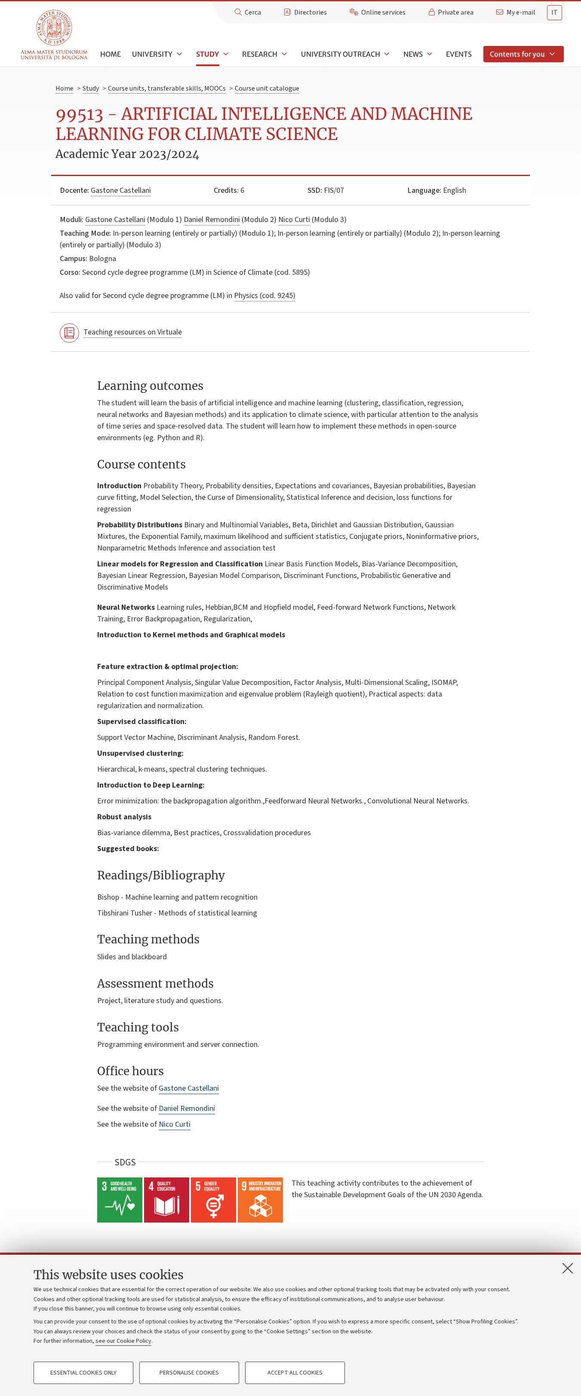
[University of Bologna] (54, 35)
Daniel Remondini (212, 219)
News (413, 54)
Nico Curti (294, 219)
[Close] (568, 1268)
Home (110, 54)
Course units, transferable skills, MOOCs (167, 88)
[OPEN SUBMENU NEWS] (429, 54)
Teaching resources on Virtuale (132, 332)
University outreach (340, 54)
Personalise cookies (189, 1373)
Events (459, 54)
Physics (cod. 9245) (264, 295)
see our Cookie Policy (123, 1341)
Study (207, 54)
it (554, 12)
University (152, 54)
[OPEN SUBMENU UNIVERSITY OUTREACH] (386, 54)
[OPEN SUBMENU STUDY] (225, 54)
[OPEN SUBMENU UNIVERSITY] (178, 54)
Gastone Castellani (121, 190)
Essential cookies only (83, 1373)
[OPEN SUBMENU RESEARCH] (283, 54)
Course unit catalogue (267, 88)
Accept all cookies (295, 1373)
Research (259, 54)
